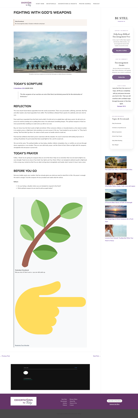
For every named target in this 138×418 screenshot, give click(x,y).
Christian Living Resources (119, 127)
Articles (65, 403)
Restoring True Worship (22, 345)
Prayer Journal (85, 3)
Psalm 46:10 (121, 21)
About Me (72, 401)
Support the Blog (114, 404)
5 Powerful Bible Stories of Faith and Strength (118, 202)
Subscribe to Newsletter (114, 401)
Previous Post (5, 356)
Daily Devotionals (116, 123)
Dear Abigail (115, 144)
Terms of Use (73, 403)
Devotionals (51, 3)
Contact (72, 405)
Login (76, 367)
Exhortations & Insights (67, 3)
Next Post (97, 356)
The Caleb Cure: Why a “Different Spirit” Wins (118, 169)
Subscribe (121, 77)
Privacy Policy (73, 399)
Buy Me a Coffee (121, 50)
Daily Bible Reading (117, 140)
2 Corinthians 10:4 (19, 88)
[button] (102, 3)
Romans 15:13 (121, 106)
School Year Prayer (117, 136)
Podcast (96, 3)
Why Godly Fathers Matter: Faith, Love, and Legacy (120, 186)
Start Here (40, 3)
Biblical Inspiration (117, 132)
